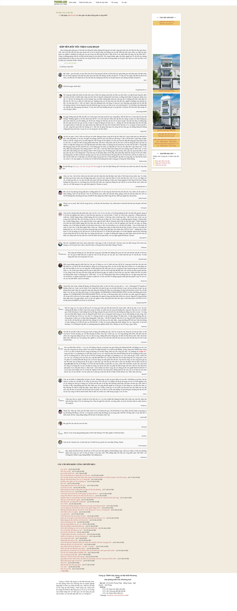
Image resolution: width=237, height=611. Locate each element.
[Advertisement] (102, 30)
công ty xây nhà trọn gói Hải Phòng (86, 166)
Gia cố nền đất (68, 12)
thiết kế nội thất (73, 15)
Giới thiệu (72, 2)
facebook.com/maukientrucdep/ (118, 595)
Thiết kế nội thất (102, 2)
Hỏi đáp (58, 12)
